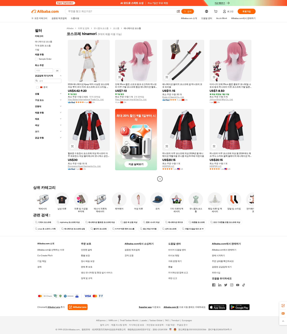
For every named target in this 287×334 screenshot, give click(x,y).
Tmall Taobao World (129, 320)
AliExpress (101, 320)
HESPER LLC (168, 166)
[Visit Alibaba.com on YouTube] (237, 285)
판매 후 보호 (86, 267)
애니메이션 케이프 (175, 222)
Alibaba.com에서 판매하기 (224, 250)
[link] (283, 305)
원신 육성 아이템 (150, 229)
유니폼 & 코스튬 (101, 28)
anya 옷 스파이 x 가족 (47, 229)
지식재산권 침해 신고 (178, 272)
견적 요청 (129, 255)
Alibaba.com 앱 (171, 307)
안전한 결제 (86, 250)
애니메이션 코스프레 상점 (74, 229)
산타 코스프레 (170, 229)
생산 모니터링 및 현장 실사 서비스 (97, 272)
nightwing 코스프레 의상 (70, 222)
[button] (178, 11)
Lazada (143, 320)
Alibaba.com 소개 (45, 243)
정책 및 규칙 (86, 278)
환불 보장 (85, 255)
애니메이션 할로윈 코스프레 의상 (101, 222)
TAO (167, 320)
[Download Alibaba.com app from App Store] (217, 307)
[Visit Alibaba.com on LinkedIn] (220, 285)
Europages (187, 320)
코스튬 (116, 28)
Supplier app (145, 307)
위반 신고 (172, 278)
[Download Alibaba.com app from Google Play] (239, 307)
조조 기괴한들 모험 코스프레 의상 (226, 222)
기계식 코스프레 (44, 222)
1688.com (112, 320)
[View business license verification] (170, 329)
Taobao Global (155, 320)
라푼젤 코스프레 (198, 222)
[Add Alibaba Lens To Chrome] (78, 307)
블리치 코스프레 (100, 229)
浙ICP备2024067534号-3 (220, 329)
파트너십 (216, 272)
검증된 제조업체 (132, 250)
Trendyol (175, 320)
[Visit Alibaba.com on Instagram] (231, 285)
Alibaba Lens (54, 307)
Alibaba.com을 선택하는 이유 (50, 250)
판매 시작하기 (218, 255)
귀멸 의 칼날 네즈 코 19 (194, 229)
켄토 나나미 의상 (152, 222)
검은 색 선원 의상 (130, 222)
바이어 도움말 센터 (177, 250)
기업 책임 (41, 261)
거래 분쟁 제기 (175, 261)
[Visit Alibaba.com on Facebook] (214, 285)
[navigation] (48, 104)
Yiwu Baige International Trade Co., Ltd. (86, 99)
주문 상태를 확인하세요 (223, 261)
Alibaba (70, 28)
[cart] (216, 12)
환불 (170, 267)
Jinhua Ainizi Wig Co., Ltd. (221, 99)
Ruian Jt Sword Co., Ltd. (173, 97)
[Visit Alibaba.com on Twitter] (226, 285)
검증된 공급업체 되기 (222, 267)
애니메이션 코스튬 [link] (132, 28)
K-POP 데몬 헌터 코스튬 (124, 229)
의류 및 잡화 (83, 28)
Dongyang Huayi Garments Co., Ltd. (84, 166)
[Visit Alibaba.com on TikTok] (243, 285)
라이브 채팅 (173, 255)
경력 (39, 267)
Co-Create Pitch (45, 255)
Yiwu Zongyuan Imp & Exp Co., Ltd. (131, 99)
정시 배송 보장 (87, 261)
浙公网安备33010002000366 (192, 329)
